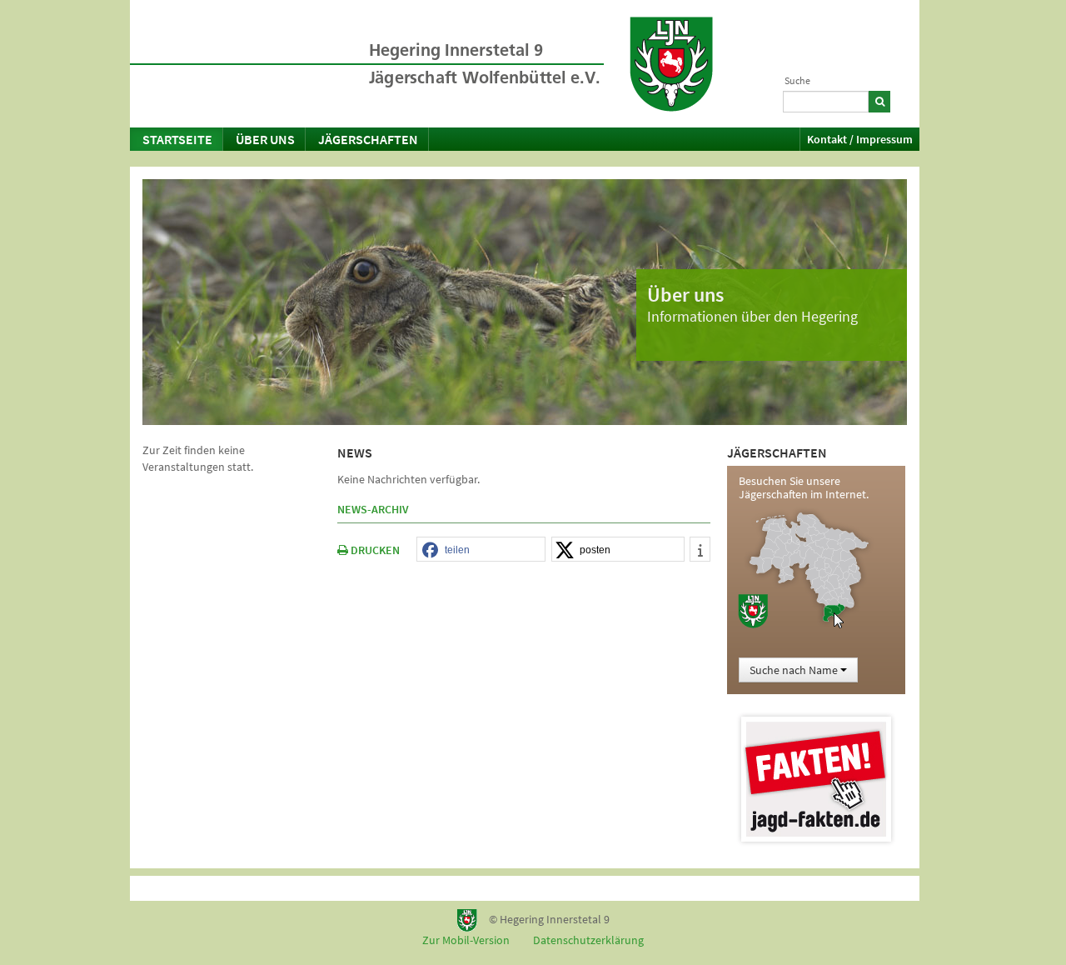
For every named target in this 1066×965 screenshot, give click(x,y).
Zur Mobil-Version (466, 940)
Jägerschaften (368, 139)
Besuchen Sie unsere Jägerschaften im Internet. (804, 487)
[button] (481, 550)
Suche (797, 80)
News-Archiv (373, 509)
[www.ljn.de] (671, 64)
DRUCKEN (374, 550)
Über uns (265, 139)
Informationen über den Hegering (752, 316)
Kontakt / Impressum (860, 139)
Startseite (177, 139)
